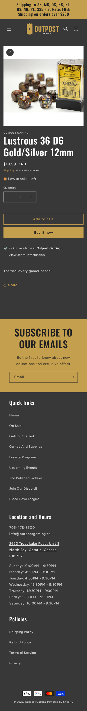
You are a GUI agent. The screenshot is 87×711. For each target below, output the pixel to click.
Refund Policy (20, 642)
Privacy (15, 663)
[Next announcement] (78, 9)
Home (14, 415)
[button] (9, 29)
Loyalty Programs (23, 457)
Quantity (9, 187)
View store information (27, 255)
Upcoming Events (23, 468)
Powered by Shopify (60, 701)
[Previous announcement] (8, 9)
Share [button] (12, 285)
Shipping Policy (21, 632)
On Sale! (16, 426)
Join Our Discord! (23, 489)
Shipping (8, 170)
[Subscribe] (72, 377)
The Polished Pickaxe (25, 478)
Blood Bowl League (24, 499)
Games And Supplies (25, 447)
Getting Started (21, 436)
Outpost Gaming (36, 701)
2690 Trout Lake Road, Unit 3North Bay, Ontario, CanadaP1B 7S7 (34, 549)
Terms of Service (22, 653)
